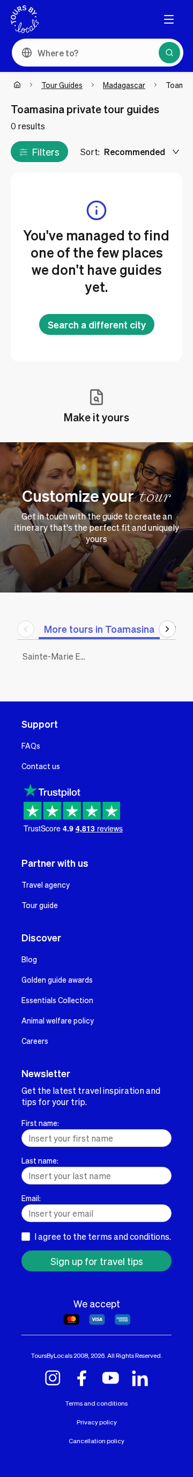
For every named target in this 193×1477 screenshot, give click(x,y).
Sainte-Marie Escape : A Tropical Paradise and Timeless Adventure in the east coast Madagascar (57, 656)
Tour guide (39, 905)
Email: (31, 1198)
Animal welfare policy (57, 1020)
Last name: (39, 1160)
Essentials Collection (57, 1000)
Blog (29, 959)
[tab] (99, 628)
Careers (34, 1040)
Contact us (40, 766)
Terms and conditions (96, 1403)
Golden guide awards (57, 979)
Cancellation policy (96, 1441)
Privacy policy (97, 1422)
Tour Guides (62, 85)
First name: (40, 1123)
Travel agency (45, 884)
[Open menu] (168, 19)
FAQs (30, 745)
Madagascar (124, 85)
